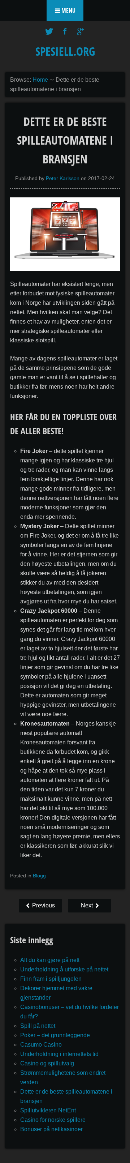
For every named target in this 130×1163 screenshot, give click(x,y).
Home (40, 80)
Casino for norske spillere (53, 1120)
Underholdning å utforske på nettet (64, 969)
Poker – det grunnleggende (55, 1035)
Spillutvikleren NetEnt (48, 1110)
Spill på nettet (37, 1026)
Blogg (39, 875)
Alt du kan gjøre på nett (49, 960)
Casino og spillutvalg (47, 1063)
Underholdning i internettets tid (59, 1054)
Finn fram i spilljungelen (51, 979)
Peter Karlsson (62, 178)
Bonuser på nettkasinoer (51, 1129)
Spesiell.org (65, 51)
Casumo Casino (41, 1045)
